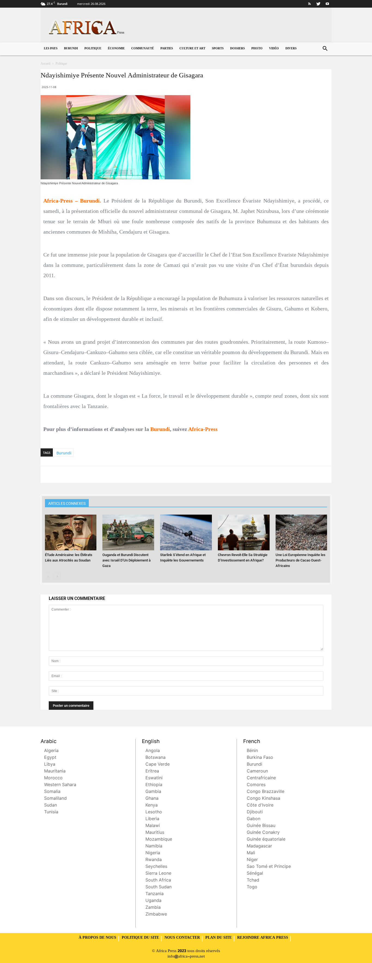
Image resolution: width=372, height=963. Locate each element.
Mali (251, 853)
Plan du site (218, 937)
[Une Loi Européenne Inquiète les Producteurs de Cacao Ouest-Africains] (301, 532)
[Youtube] (327, 4)
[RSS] (309, 4)
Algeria (51, 751)
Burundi (71, 48)
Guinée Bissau (261, 826)
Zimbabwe (156, 915)
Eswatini (154, 778)
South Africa (158, 881)
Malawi (152, 826)
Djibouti (255, 812)
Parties (166, 48)
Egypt (50, 758)
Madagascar (259, 846)
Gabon (253, 819)
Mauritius (154, 833)
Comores (256, 785)
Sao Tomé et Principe (269, 867)
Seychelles (156, 867)
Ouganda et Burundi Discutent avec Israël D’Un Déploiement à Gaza (126, 560)
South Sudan (158, 887)
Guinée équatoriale (266, 840)
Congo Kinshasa (263, 799)
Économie (116, 48)
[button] (324, 49)
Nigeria (152, 853)
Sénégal (255, 874)
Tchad (253, 881)
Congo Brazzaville (265, 792)
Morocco (53, 778)
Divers (291, 48)
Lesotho (153, 812)
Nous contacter (182, 937)
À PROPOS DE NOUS (97, 937)
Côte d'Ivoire (260, 806)
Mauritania (55, 771)
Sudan (50, 806)
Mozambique (158, 840)
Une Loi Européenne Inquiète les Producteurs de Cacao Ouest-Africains (300, 560)
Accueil (45, 64)
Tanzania (154, 894)
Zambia (153, 908)
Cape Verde (157, 765)
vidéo (274, 48)
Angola (152, 751)
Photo (257, 48)
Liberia (152, 819)
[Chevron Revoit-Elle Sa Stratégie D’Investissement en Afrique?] (244, 532)
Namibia (153, 846)
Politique (92, 48)
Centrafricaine (261, 778)
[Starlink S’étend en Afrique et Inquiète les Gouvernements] (186, 532)
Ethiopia (153, 785)
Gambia (153, 792)
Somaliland (55, 799)
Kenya (151, 806)
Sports (218, 48)
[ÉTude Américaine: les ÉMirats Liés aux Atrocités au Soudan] (71, 532)
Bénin (252, 751)
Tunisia (51, 812)
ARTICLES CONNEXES (67, 503)
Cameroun (257, 771)
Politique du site (140, 937)
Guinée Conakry (263, 833)
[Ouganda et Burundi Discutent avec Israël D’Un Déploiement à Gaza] (128, 532)
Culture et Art (192, 48)
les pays (50, 48)
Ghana (151, 799)
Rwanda (153, 860)
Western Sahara (60, 785)
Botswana (155, 758)
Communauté (142, 48)
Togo (252, 887)
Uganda (153, 901)
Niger (252, 860)
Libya (49, 765)
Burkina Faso (260, 758)
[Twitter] (318, 4)
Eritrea (152, 771)
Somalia (52, 792)
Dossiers (237, 48)
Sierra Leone (158, 874)
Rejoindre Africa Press (262, 937)
